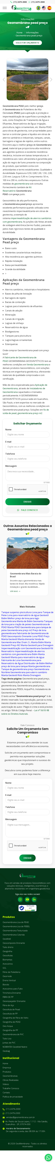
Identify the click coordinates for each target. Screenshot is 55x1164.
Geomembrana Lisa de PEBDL (16, 926)
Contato (6, 1092)
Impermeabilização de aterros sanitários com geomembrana (23, 653)
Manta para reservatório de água (27, 657)
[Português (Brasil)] (38, 8)
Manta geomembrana (39, 666)
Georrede (7, 976)
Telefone (10, 453)
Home (19, 32)
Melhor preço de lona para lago (23, 618)
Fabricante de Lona (10, 660)
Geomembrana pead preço (29, 35)
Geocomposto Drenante (19, 636)
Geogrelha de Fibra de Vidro (15, 1017)
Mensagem (11, 466)
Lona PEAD (37, 636)
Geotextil (45, 648)
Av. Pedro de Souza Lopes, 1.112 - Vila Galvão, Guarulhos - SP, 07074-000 (26, 1123)
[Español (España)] (49, 8)
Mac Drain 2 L (24, 642)
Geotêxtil (7, 938)
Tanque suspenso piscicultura (16, 612)
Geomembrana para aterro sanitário (28, 672)
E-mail (8, 441)
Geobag (6, 1051)
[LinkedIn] (34, 899)
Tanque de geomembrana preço (17, 669)
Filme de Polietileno (11, 972)
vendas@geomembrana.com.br (20, 1117)
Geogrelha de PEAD (11, 1022)
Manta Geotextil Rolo (11, 675)
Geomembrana (8, 621)
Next (50, 79)
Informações (32, 32)
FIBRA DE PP (8, 997)
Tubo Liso (7, 1038)
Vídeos (6, 1084)
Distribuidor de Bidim (34, 663)
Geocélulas (8, 955)
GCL (4, 968)
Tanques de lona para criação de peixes (27, 623)
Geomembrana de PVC (13, 1034)
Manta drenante (26, 639)
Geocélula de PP (10, 1013)
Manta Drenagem (32, 675)
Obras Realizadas (11, 1080)
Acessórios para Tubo (13, 988)
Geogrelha (7, 951)
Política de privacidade (13, 1096)
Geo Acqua (8, 1026)
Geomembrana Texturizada (15, 930)
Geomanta (38, 621)
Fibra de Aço (8, 1005)
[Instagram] (20, 899)
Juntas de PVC (9, 1042)
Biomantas (7, 959)
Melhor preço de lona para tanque (27, 665)
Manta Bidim (37, 642)
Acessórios (8, 963)
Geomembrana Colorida (14, 934)
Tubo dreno (8, 947)
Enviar (27, 501)
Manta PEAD (13, 627)
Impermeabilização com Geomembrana (20, 648)
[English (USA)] (44, 8)
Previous (5, 79)
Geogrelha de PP (10, 1030)
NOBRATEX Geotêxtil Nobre (15, 1046)
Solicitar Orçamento (27, 42)
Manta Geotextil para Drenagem (37, 645)
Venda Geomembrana (37, 364)
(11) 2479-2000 (20, 2)
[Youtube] (27, 899)
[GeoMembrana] (21, 8)
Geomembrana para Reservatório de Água (21, 662)
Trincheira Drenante (12, 992)
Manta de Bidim (24, 621)
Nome (8, 429)
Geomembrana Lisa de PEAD (16, 922)
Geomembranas (10, 1076)
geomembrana (21, 183)
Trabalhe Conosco (11, 1088)
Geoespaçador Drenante (14, 1001)
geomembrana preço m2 (29, 413)
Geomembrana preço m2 (19, 630)
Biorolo (6, 984)
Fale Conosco (29, 510)
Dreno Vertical (9, 980)
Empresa (7, 1067)
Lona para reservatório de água (23, 615)
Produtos (7, 1071)
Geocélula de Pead (11, 1009)
